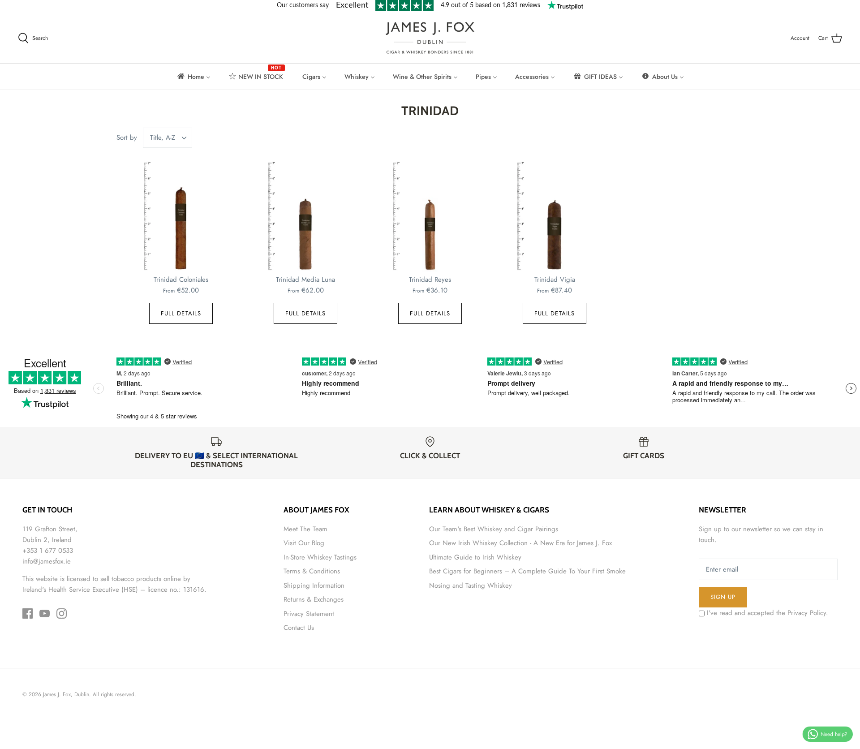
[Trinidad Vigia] (554, 216)
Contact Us (299, 628)
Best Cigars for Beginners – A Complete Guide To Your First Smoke (527, 571)
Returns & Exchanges (314, 599)
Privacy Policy (806, 613)
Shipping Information (314, 585)
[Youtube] (44, 613)
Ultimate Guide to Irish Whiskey (475, 557)
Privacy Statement (309, 614)
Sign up (722, 597)
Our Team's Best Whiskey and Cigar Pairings (493, 529)
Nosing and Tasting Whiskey (470, 585)
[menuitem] (193, 77)
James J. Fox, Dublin (66, 694)
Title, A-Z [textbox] (162, 137)
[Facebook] (27, 613)
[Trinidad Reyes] (430, 216)
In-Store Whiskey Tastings (320, 557)
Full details (181, 313)
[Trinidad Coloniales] (180, 216)
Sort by (126, 137)
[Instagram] (61, 613)
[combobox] (168, 138)
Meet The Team (305, 529)
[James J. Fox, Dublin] (430, 38)
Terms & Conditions (312, 571)
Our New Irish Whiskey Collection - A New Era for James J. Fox (520, 543)
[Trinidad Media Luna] (305, 216)
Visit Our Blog (304, 543)
